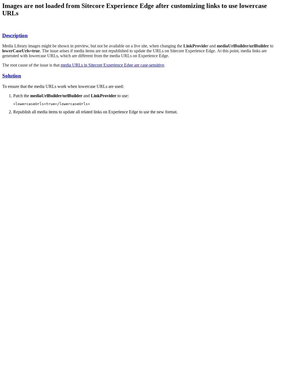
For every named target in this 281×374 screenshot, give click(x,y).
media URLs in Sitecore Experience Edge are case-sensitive (112, 65)
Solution (11, 76)
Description (15, 35)
